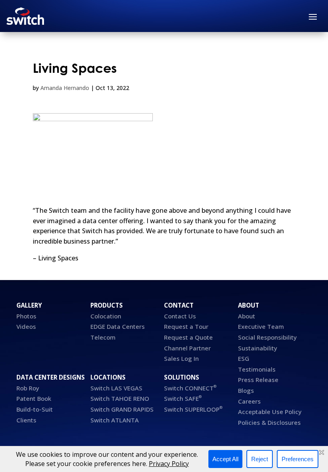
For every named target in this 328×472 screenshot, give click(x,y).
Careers (249, 401)
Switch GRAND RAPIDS (122, 409)
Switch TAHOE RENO (120, 398)
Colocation (105, 316)
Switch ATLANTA (114, 420)
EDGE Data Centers (117, 326)
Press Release (258, 380)
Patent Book (34, 398)
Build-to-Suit (34, 409)
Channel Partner (187, 348)
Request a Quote (188, 337)
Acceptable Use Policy (270, 412)
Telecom (103, 337)
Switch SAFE (183, 398)
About (246, 316)
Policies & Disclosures (269, 422)
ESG (243, 358)
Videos (26, 326)
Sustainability (257, 348)
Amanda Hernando (64, 88)
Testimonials (257, 369)
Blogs (246, 390)
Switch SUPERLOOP (193, 409)
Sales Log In (181, 358)
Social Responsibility (267, 337)
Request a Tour (186, 326)
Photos (26, 316)
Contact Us (180, 316)
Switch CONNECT (190, 388)
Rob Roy (27, 388)
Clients (26, 420)
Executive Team (261, 326)
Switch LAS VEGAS (116, 388)
